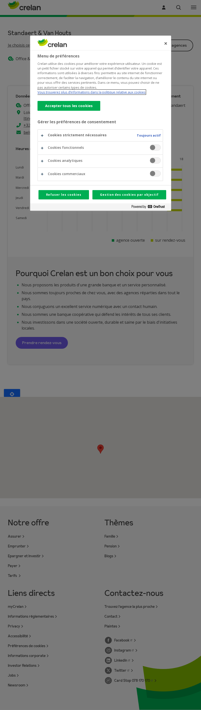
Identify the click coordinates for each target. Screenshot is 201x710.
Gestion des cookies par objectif (129, 195)
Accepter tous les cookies (69, 105)
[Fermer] (165, 43)
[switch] (155, 147)
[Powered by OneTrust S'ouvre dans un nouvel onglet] (150, 208)
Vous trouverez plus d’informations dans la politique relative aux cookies (92, 92)
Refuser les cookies (63, 195)
